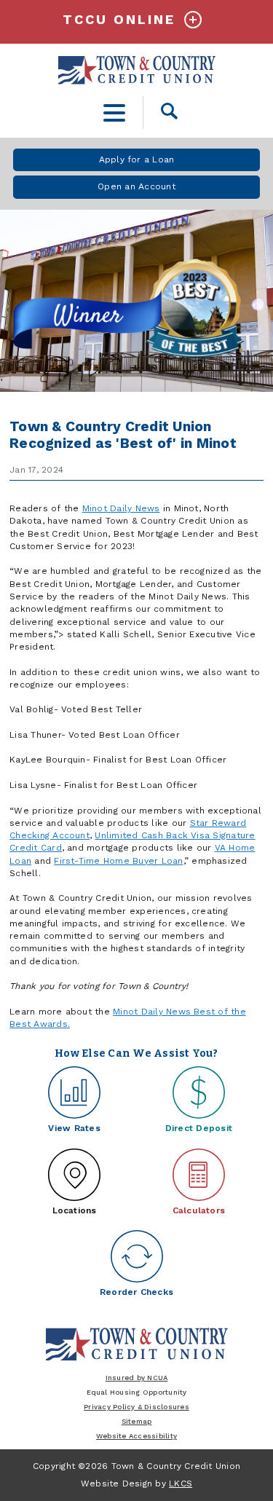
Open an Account (136, 186)
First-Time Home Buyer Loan (118, 861)
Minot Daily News (121, 508)
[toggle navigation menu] (114, 112)
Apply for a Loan (137, 159)
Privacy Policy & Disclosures (136, 1407)
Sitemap (137, 1421)
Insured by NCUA (137, 1378)
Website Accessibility (136, 1436)
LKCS (180, 1483)
